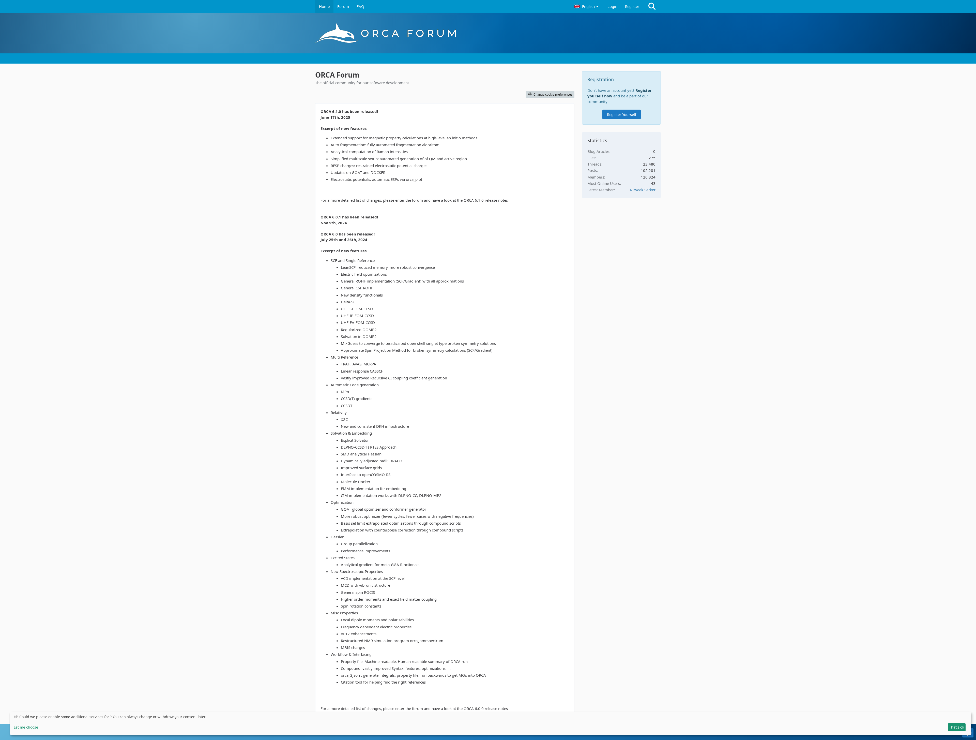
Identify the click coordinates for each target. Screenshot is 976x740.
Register (632, 6)
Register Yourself (621, 114)
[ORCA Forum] (488, 33)
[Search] (652, 6)
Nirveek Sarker (642, 189)
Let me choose (26, 727)
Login (612, 6)
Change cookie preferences (552, 94)
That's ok (956, 727)
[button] (587, 6)
